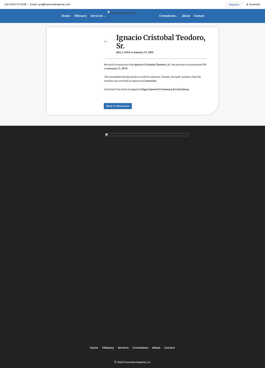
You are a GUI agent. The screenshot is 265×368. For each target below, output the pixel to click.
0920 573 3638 (18, 4)
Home (66, 16)
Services (123, 347)
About (186, 16)
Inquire (234, 4)
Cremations (140, 347)
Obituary (80, 16)
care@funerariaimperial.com (54, 4)
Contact (199, 16)
